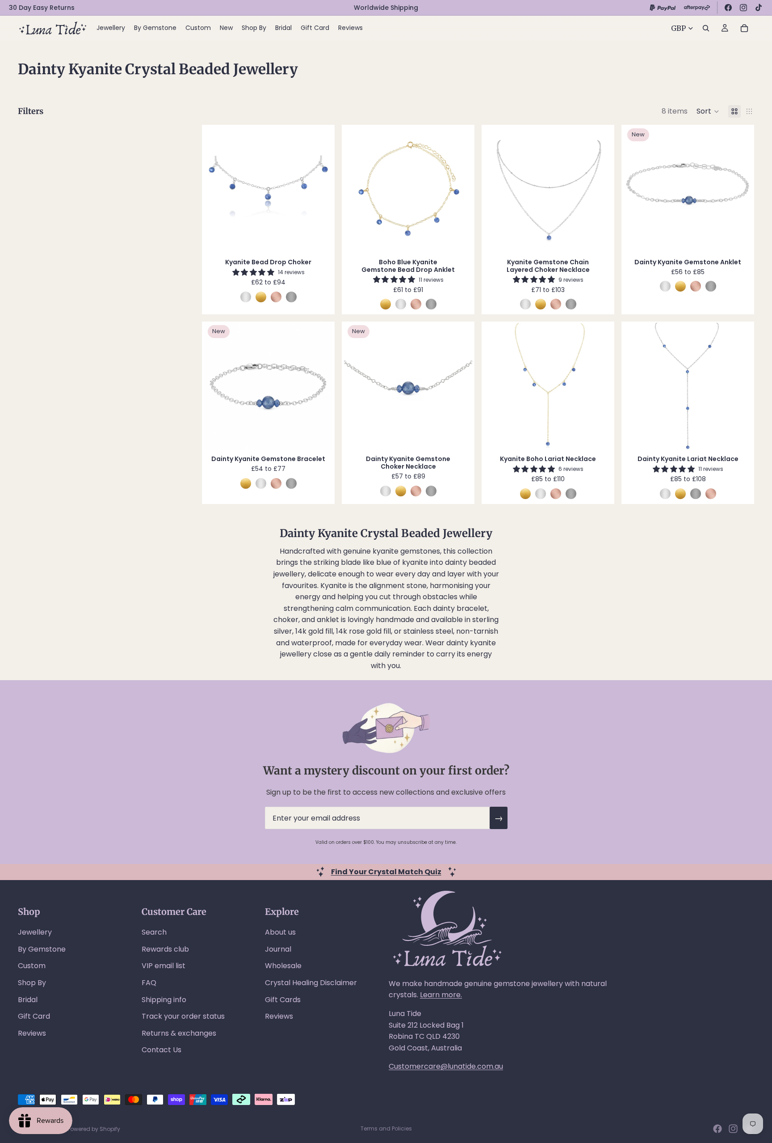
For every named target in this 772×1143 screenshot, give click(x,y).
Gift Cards (283, 1000)
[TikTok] (758, 7)
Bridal (28, 1000)
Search (154, 932)
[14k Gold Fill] (261, 297)
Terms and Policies (386, 1128)
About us (280, 932)
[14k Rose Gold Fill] (276, 297)
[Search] (706, 28)
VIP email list (163, 966)
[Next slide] (319, 189)
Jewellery (35, 932)
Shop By (32, 983)
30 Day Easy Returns (42, 7)
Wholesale (283, 966)
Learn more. (441, 995)
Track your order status (183, 1016)
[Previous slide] (217, 189)
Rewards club (165, 949)
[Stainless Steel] (291, 297)
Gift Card (34, 1016)
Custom (32, 966)
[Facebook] (728, 7)
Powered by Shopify (93, 1129)
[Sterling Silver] (245, 297)
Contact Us (161, 1050)
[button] (707, 111)
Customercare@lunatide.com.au (446, 1066)
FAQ (149, 983)
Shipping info (164, 1000)
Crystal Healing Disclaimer (311, 983)
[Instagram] (743, 7)
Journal (278, 949)
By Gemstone (42, 949)
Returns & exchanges (179, 1033)
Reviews (32, 1033)
